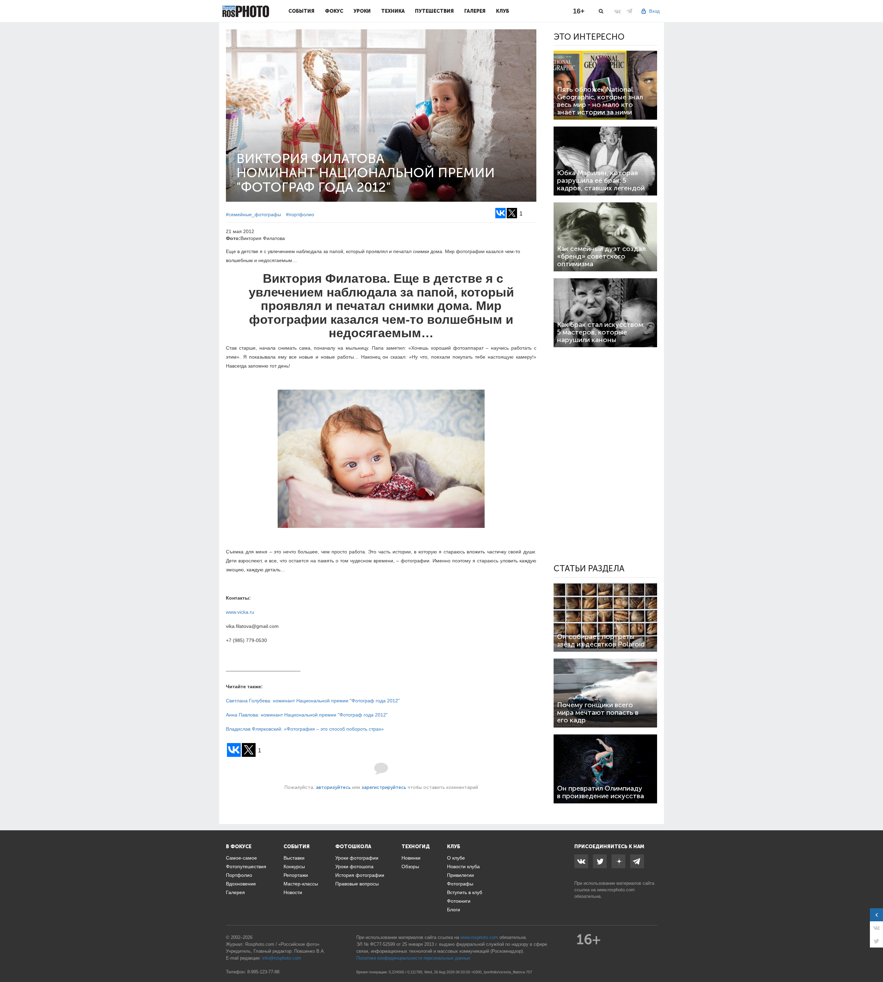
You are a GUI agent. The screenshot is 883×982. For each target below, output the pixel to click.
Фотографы (460, 883)
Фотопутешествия (246, 866)
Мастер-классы (301, 883)
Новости (293, 892)
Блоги (453, 909)
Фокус (334, 11)
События (301, 11)
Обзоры (410, 866)
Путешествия (434, 11)
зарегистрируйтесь (383, 787)
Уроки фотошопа (354, 866)
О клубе (456, 858)
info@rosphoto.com (281, 958)
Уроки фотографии (356, 858)
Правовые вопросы (357, 883)
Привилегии (460, 875)
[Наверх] (874, 959)
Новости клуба (463, 866)
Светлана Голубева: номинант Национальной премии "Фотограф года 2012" (313, 700)
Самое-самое (241, 858)
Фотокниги (458, 901)
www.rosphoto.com (616, 889)
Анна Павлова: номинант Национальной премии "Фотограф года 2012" (307, 715)
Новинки (410, 858)
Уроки (362, 11)
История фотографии (359, 875)
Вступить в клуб (464, 892)
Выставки (294, 858)
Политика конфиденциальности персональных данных (413, 958)
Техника (393, 11)
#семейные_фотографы (253, 214)
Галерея (475, 11)
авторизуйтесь (333, 787)
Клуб (502, 11)
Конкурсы (294, 866)
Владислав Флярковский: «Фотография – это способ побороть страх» (305, 729)
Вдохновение (241, 883)
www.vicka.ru (240, 612)
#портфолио (300, 214)
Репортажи (296, 875)
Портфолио (239, 875)
